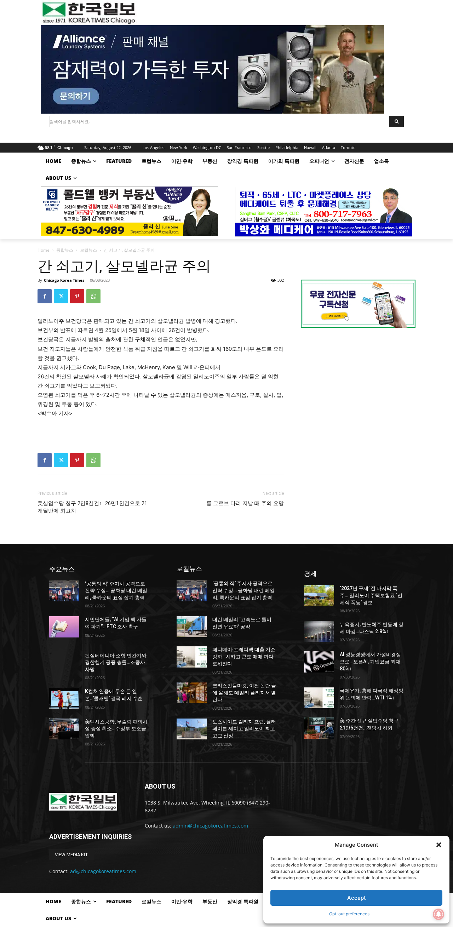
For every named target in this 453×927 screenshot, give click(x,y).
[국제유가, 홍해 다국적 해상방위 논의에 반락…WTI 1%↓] (319, 697)
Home (44, 250)
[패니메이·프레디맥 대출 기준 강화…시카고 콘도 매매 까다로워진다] (192, 656)
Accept (356, 897)
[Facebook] (45, 296)
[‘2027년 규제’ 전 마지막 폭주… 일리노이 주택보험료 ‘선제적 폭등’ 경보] (319, 595)
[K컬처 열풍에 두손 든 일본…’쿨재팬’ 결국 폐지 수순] (64, 698)
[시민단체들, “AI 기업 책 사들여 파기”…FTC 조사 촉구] (64, 626)
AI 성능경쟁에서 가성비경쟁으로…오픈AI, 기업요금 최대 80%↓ (370, 661)
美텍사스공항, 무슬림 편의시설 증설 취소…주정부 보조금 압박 (116, 728)
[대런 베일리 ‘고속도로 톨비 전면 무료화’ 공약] (192, 626)
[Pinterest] (77, 296)
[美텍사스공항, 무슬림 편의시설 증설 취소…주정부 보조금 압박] (64, 729)
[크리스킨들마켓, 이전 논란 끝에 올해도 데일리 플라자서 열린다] (192, 692)
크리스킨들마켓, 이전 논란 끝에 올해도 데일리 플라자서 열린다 (244, 692)
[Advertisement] (358, 393)
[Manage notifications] (438, 914)
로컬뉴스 (88, 250)
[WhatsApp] (93, 296)
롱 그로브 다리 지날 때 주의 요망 (245, 503)
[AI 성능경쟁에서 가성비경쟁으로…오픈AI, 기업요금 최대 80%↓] (319, 661)
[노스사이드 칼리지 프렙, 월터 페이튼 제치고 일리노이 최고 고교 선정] (192, 729)
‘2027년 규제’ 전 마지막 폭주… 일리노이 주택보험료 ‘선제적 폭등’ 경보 (371, 595)
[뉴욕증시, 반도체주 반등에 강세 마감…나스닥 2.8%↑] (319, 631)
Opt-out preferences (349, 913)
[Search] (396, 121)
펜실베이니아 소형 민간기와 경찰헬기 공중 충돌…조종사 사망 (116, 662)
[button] (438, 844)
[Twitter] (61, 296)
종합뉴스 (64, 250)
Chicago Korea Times (64, 280)
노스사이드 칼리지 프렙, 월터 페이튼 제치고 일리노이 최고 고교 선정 (244, 728)
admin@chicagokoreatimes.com (210, 825)
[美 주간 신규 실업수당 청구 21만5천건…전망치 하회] (319, 727)
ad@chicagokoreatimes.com (103, 871)
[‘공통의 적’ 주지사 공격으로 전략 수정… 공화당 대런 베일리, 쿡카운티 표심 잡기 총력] (64, 590)
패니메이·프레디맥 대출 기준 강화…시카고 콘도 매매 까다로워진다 (243, 656)
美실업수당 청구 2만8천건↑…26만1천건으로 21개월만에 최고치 (92, 507)
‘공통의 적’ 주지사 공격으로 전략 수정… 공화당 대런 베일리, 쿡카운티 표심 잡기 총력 (116, 590)
